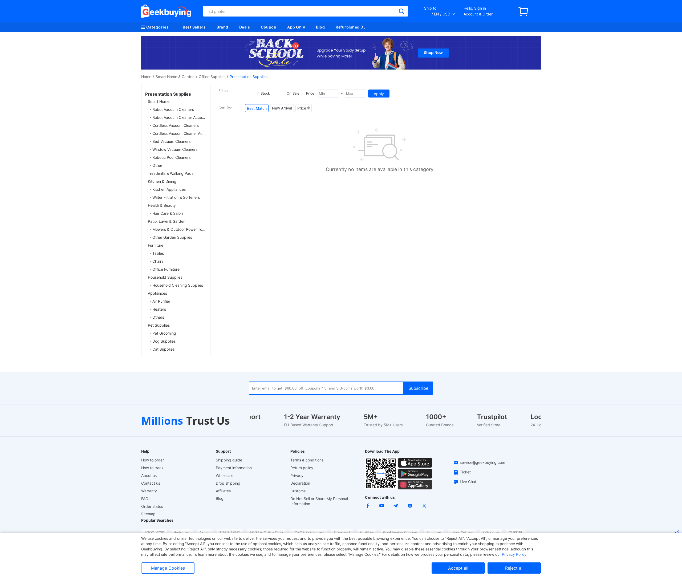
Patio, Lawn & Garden (166, 221)
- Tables (157, 253)
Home (146, 76)
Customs (298, 491)
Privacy (296, 475)
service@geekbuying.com (482, 462)
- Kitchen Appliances (168, 189)
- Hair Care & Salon (166, 213)
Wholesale (224, 475)
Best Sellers (194, 27)
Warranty (149, 491)
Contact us (150, 483)
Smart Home (158, 101)
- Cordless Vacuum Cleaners (174, 125)
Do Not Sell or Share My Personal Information (319, 501)
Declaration (300, 483)
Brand (222, 27)
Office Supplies (212, 76)
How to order (152, 460)
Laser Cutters (461, 532)
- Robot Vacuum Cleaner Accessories (178, 117)
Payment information (234, 467)
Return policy (301, 467)
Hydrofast (181, 532)
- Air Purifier (160, 301)
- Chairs (156, 261)
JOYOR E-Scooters (308, 532)
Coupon (268, 27)
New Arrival (282, 108)
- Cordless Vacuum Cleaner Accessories (178, 133)
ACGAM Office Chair (266, 532)
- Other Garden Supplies (171, 237)
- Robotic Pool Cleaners (170, 157)
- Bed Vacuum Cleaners (170, 141)
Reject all (514, 568)
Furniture (155, 245)
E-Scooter (490, 532)
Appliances (157, 293)
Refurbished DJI (351, 27)
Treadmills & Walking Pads (170, 173)
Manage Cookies (168, 568)
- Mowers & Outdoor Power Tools (178, 229)
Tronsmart (342, 532)
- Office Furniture (165, 269)
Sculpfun (434, 532)
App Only (296, 27)
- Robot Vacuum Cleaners (172, 109)
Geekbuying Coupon (400, 532)
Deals (244, 27)
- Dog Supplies (163, 341)
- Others (157, 317)
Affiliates (223, 491)
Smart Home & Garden (175, 76)
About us (149, 475)
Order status (152, 506)
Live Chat (468, 481)
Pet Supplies (159, 325)
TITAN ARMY (229, 532)
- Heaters (158, 309)
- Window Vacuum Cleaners (173, 149)
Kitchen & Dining (162, 181)
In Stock (263, 93)
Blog (320, 27)
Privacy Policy (514, 554)
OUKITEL (516, 532)
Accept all (458, 568)
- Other (156, 165)
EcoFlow (367, 532)
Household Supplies (165, 277)
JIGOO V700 (154, 532)
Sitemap (148, 514)
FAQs (145, 498)
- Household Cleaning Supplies (176, 285)
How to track (152, 467)
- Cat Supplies (162, 349)
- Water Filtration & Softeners (175, 197)
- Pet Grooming (163, 333)
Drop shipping (228, 483)
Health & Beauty (162, 205)
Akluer (204, 532)
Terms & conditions (306, 460)
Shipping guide (229, 460)
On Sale (293, 93)
